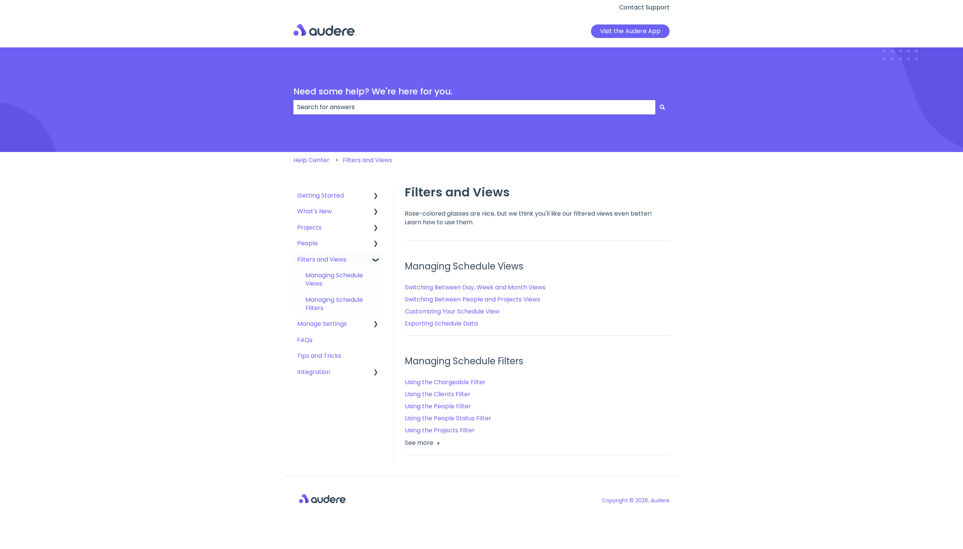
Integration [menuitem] (313, 372)
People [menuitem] (307, 243)
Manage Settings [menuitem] (322, 323)
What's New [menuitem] (314, 211)
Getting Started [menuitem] (320, 195)
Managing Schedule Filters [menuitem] (334, 303)
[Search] (662, 107)
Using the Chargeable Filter (445, 382)
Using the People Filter (438, 406)
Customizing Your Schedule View (452, 311)
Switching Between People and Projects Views (472, 299)
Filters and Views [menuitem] (321, 259)
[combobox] (474, 107)
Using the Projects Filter (440, 430)
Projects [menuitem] (309, 227)
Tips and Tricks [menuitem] (319, 355)
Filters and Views (367, 160)
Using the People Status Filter (448, 418)
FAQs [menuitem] (305, 340)
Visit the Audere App (630, 31)
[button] (376, 196)
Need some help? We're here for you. (373, 91)
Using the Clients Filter (438, 394)
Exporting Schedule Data (441, 323)
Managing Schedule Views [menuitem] (334, 279)
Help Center (311, 160)
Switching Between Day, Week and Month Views (475, 287)
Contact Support (644, 7)
